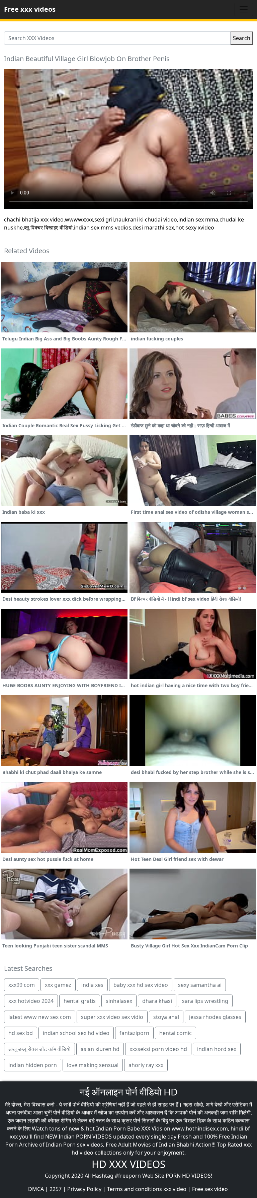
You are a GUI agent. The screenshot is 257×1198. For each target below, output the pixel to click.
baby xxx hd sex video (140, 985)
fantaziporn (134, 1033)
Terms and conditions (134, 1189)
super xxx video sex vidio (112, 1017)
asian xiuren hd (100, 1049)
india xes (92, 985)
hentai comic (175, 1033)
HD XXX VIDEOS (128, 1164)
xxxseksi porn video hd (158, 1049)
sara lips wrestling (205, 1001)
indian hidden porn (32, 1065)
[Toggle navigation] (243, 9)
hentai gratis (80, 1001)
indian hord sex (216, 1049)
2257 (56, 1189)
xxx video (174, 1189)
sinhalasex (119, 1001)
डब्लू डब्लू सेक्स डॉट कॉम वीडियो (39, 1049)
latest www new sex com (39, 1017)
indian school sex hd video (76, 1033)
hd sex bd (20, 1033)
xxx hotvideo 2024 (31, 1001)
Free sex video (210, 1189)
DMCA (36, 1189)
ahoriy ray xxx (145, 1065)
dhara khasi (157, 1001)
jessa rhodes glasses (215, 1017)
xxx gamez (58, 985)
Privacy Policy (84, 1189)
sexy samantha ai (200, 985)
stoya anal (166, 1017)
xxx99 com (21, 985)
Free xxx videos (30, 9)
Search (241, 38)
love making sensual (92, 1065)
